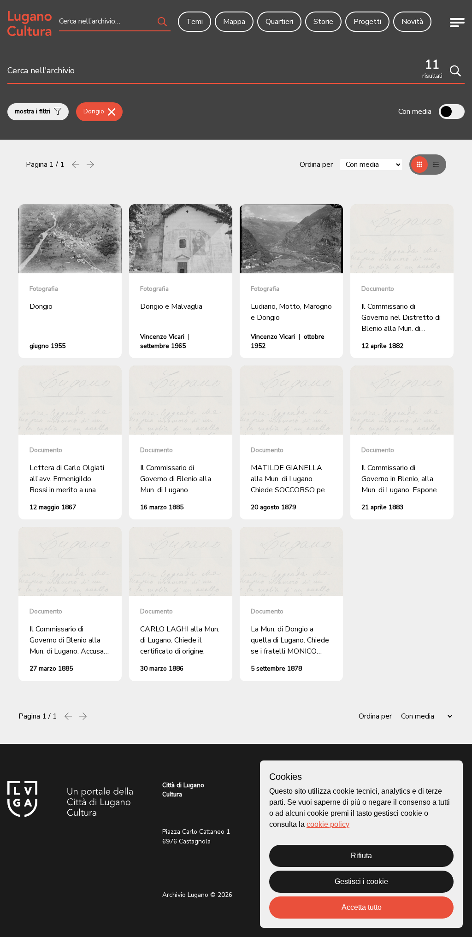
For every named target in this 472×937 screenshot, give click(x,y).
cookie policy (328, 824)
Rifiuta (361, 856)
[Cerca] (455, 71)
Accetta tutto (362, 907)
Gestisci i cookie (361, 881)
